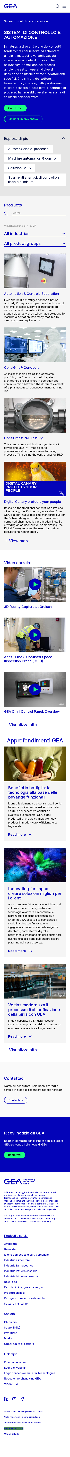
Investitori (10, 1333)
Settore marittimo (16, 1303)
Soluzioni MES (19, 168)
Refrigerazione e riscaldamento (24, 1298)
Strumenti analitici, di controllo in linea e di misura (34, 179)
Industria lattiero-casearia (21, 1276)
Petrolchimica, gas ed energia (23, 1287)
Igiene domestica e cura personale (26, 1254)
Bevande (10, 1249)
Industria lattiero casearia (20, 1271)
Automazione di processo (28, 149)
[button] (35, 138)
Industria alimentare (17, 1260)
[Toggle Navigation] (64, 6)
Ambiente (10, 1243)
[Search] (58, 6)
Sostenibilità (12, 1327)
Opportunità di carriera (19, 1344)
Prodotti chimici (14, 1292)
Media (8, 1338)
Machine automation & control (32, 158)
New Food (10, 1281)
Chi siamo (10, 1322)
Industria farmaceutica (18, 1265)
